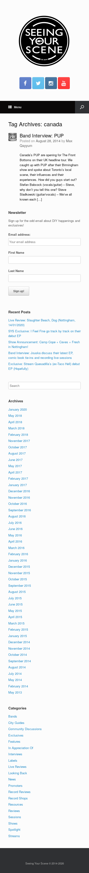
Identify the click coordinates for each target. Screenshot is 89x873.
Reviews (14, 810)
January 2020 (17, 409)
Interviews (15, 754)
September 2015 (19, 585)
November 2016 (19, 497)
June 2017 (15, 459)
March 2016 (16, 547)
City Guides (16, 722)
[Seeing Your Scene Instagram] (51, 83)
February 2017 (18, 478)
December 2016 (19, 491)
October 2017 (17, 447)
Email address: (19, 234)
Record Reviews (19, 791)
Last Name (16, 270)
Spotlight (14, 829)
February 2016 (18, 554)
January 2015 (17, 636)
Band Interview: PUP (42, 135)
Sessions (14, 817)
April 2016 (15, 541)
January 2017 (17, 485)
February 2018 (18, 434)
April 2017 (15, 472)
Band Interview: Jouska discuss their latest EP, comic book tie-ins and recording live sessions (40, 355)
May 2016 (15, 535)
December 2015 (19, 566)
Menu (17, 107)
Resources (15, 804)
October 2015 (17, 579)
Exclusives (15, 735)
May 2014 (15, 679)
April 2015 (15, 617)
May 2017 (15, 466)
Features (14, 741)
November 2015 (19, 573)
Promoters (15, 785)
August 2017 (17, 453)
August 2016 (17, 516)
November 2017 (19, 440)
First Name (16, 252)
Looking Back (17, 773)
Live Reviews (17, 766)
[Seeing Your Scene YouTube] (64, 83)
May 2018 (15, 415)
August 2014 (17, 667)
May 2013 (15, 692)
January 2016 (17, 560)
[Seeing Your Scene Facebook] (25, 83)
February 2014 (18, 686)
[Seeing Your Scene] (44, 40)
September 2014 (19, 661)
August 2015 (17, 591)
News (12, 779)
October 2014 (17, 654)
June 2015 (15, 604)
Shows (13, 823)
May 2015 (15, 610)
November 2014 (19, 648)
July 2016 (15, 522)
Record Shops (18, 798)
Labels (12, 760)
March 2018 (16, 428)
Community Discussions (25, 729)
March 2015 (16, 623)
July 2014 (15, 673)
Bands (12, 716)
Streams (14, 836)
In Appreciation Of (20, 748)
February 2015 (18, 629)
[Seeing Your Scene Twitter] (38, 83)
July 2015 (15, 598)
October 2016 (17, 503)
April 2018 (15, 422)
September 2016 (19, 510)
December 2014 (19, 642)
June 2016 (15, 528)
